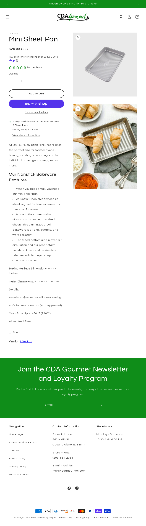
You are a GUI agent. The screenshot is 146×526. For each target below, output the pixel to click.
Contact (14, 450)
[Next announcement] (139, 4)
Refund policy (65, 518)
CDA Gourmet (29, 518)
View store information (26, 135)
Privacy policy (82, 518)
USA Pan (26, 341)
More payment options (36, 112)
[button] (7, 17)
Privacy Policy (17, 466)
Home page (16, 434)
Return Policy (17, 458)
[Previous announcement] (7, 4)
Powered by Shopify (46, 518)
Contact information (122, 518)
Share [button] (16, 332)
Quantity (13, 74)
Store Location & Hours (23, 442)
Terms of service (100, 518)
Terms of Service (19, 474)
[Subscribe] (101, 405)
